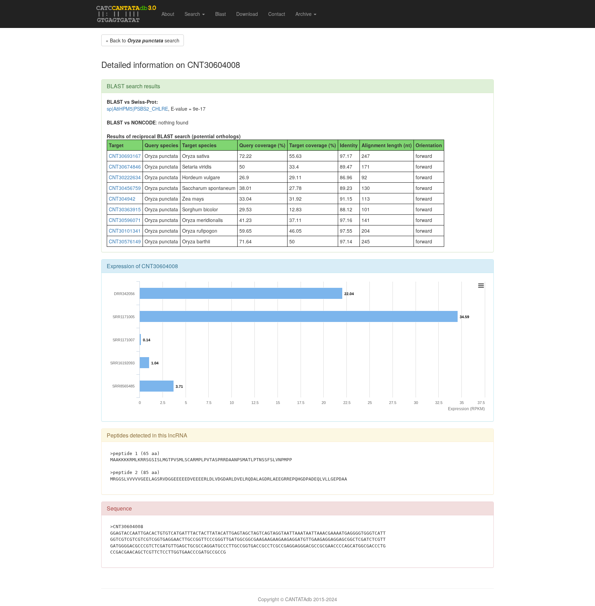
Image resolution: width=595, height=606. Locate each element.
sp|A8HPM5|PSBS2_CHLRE (137, 108)
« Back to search (142, 40)
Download (247, 13)
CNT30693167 (125, 155)
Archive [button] (304, 13)
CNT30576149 (125, 241)
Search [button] (193, 13)
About (167, 13)
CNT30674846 (125, 166)
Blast (220, 13)
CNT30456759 (125, 187)
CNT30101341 (125, 230)
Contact (276, 13)
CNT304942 (122, 198)
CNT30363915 (125, 209)
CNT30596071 (125, 219)
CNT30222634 (125, 177)
